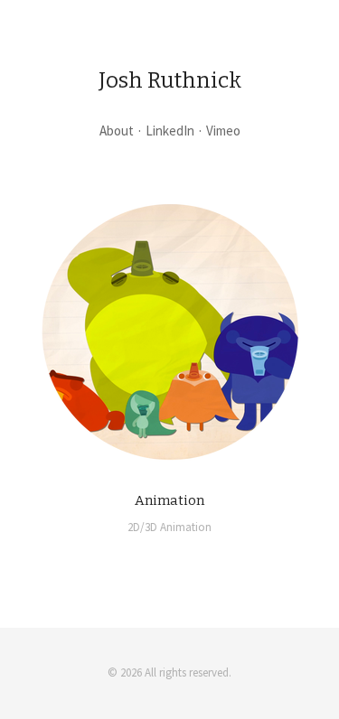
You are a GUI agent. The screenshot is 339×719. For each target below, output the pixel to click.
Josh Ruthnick (170, 80)
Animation (169, 500)
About (116, 130)
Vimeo (223, 130)
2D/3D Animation (169, 527)
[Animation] (170, 331)
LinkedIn (170, 130)
